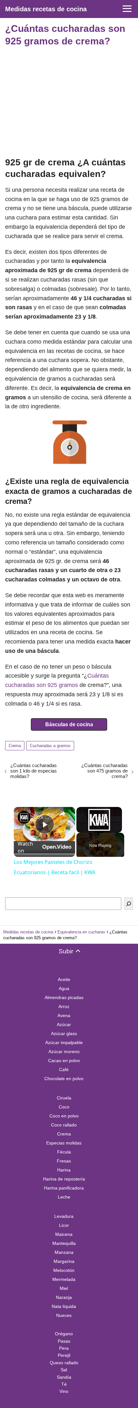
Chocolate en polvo (63, 1078)
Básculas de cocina (69, 724)
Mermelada (63, 1279)
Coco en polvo (64, 1115)
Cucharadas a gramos (50, 745)
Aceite (64, 979)
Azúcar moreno (64, 1051)
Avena (63, 1015)
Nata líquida (64, 1306)
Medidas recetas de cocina (46, 9)
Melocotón (63, 1270)
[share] (62, 814)
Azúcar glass (64, 1033)
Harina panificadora (64, 1187)
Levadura (63, 1216)
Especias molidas (64, 1142)
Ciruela (64, 1097)
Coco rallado (64, 1124)
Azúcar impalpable (64, 1042)
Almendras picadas (64, 997)
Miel (64, 1288)
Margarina (64, 1261)
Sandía (64, 1377)
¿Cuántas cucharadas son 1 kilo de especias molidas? (33, 771)
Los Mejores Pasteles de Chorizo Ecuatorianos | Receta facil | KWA (43, 816)
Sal (64, 1369)
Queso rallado (64, 1362)
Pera (64, 1348)
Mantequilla (64, 1243)
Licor (64, 1225)
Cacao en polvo (64, 1060)
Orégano (64, 1333)
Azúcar (64, 1024)
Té (64, 1384)
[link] (24, 817)
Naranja (64, 1297)
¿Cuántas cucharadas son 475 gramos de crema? (104, 771)
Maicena (64, 1234)
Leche (64, 1197)
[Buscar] (129, 903)
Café (64, 1069)
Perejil (64, 1355)
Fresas (64, 1160)
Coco (64, 1106)
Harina (64, 1169)
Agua (64, 988)
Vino (63, 1391)
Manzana (64, 1252)
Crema (15, 745)
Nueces (64, 1315)
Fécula (64, 1151)
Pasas (64, 1341)
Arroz (63, 1006)
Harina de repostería (64, 1178)
